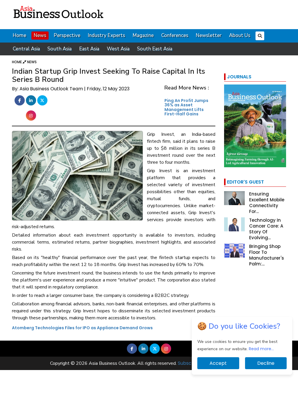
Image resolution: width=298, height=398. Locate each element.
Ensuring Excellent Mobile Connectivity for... (266, 202)
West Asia (118, 48)
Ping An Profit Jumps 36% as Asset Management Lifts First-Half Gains (186, 107)
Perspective (67, 35)
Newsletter (208, 35)
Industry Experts (106, 35)
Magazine (143, 35)
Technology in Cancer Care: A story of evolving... (266, 229)
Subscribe (189, 363)
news (32, 61)
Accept (218, 363)
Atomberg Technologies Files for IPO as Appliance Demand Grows (82, 328)
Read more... (261, 349)
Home (19, 35)
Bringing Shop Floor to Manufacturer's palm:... (266, 255)
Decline (265, 363)
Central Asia (26, 48)
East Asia (89, 48)
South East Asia (154, 48)
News (40, 35)
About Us (239, 35)
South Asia (59, 48)
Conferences (174, 35)
